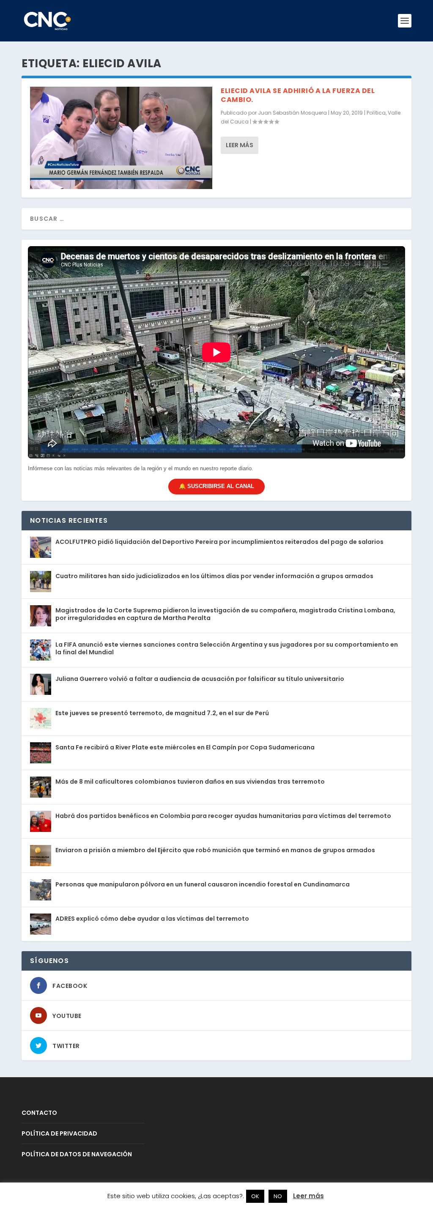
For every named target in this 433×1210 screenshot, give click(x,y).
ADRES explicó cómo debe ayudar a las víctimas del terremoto (152, 918)
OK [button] (255, 1196)
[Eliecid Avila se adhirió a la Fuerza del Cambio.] (121, 138)
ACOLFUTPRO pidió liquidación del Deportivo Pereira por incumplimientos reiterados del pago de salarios (219, 542)
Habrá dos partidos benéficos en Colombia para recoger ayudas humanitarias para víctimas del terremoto (223, 816)
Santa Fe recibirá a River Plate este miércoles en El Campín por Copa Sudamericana (185, 747)
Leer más (239, 145)
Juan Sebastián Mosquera (292, 112)
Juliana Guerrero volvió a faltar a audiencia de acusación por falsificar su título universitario (199, 679)
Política (376, 112)
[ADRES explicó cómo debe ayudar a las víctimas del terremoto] (40, 924)
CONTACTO (39, 1112)
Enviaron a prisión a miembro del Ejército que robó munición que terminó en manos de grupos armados (215, 850)
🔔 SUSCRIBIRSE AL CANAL (216, 486)
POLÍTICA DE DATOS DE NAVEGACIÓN (77, 1154)
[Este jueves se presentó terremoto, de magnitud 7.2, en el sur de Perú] (40, 718)
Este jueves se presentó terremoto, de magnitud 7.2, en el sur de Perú (162, 713)
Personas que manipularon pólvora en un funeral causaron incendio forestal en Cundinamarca (202, 884)
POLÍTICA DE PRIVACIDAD (59, 1133)
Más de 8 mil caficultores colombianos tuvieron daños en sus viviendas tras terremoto (190, 781)
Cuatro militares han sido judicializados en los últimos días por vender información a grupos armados (214, 576)
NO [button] (278, 1196)
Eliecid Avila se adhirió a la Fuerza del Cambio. (298, 95)
